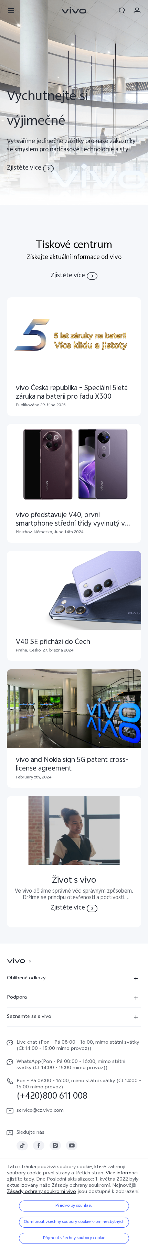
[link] (22, 1146)
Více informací (122, 1173)
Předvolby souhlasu (74, 1206)
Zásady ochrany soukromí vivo (41, 1192)
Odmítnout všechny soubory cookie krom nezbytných (74, 1222)
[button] (11, 10)
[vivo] (17, 961)
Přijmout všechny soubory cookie (74, 1238)
